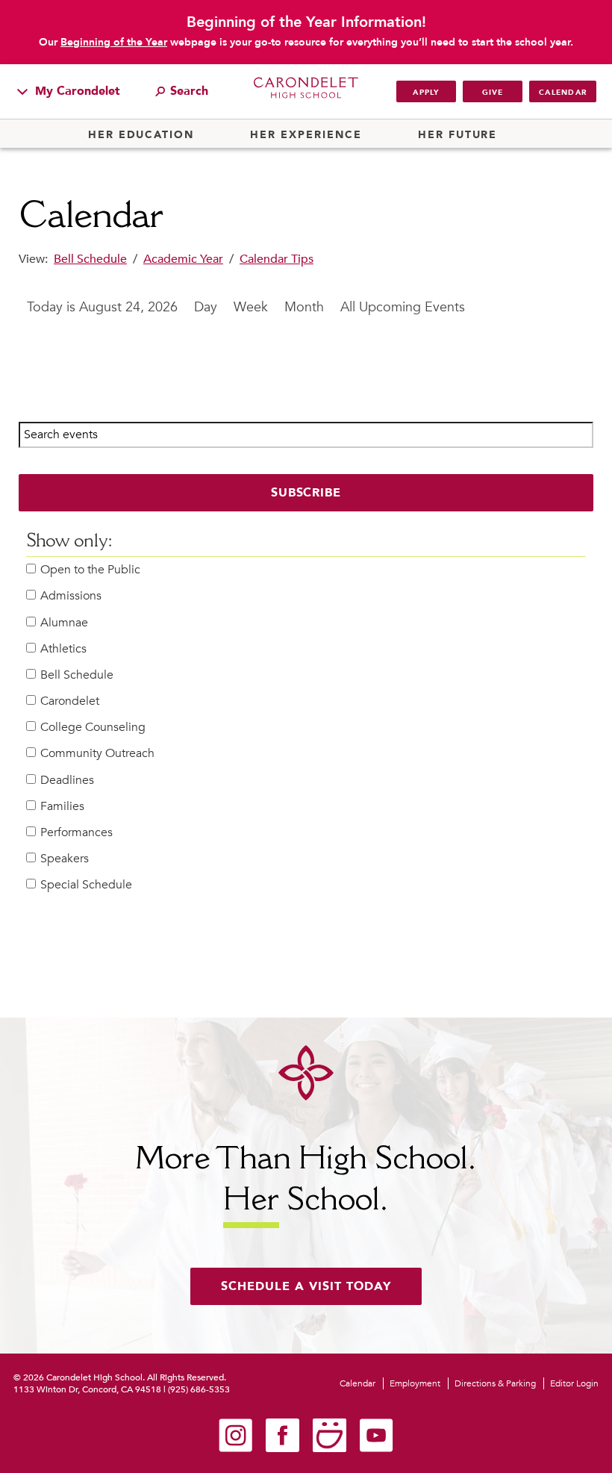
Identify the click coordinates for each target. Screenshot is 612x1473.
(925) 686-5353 (199, 1389)
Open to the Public (90, 570)
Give (493, 92)
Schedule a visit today (306, 1286)
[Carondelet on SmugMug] (329, 1449)
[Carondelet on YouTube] (376, 1449)
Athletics (63, 649)
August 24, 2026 (128, 307)
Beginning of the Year (113, 42)
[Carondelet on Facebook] (282, 1449)
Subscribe (306, 493)
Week (251, 307)
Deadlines (67, 780)
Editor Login (574, 1383)
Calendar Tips (276, 259)
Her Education (141, 135)
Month (304, 307)
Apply (426, 92)
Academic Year (183, 259)
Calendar (563, 92)
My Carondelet (75, 91)
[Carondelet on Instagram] (235, 1449)
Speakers (64, 859)
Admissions (71, 596)
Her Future (457, 135)
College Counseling (93, 727)
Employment (415, 1383)
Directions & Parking (495, 1383)
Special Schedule (86, 885)
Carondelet (69, 701)
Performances (76, 833)
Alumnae (64, 623)
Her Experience (305, 135)
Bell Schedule (90, 259)
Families (62, 807)
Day (205, 307)
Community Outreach (97, 754)
